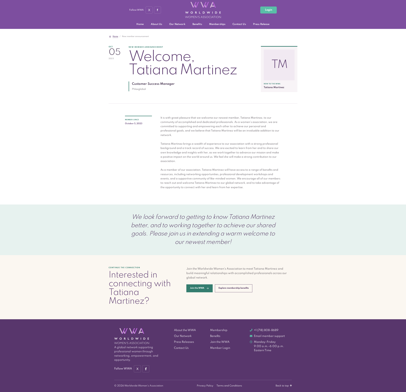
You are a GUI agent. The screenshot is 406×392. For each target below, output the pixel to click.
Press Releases (184, 342)
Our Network (177, 24)
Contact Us (239, 24)
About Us (156, 24)
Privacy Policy (205, 386)
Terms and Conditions (229, 386)
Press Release (261, 24)
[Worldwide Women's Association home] (203, 10)
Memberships (217, 24)
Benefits (197, 24)
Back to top (282, 386)
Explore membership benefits (234, 288)
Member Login (220, 348)
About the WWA (185, 330)
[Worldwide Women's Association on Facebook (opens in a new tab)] (145, 368)
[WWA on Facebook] (157, 10)
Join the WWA (219, 342)
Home (140, 24)
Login (268, 10)
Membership (218, 330)
